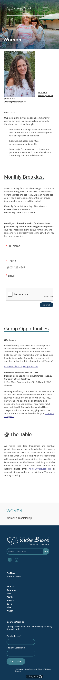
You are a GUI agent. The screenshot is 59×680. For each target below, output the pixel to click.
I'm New (11, 573)
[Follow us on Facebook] (10, 560)
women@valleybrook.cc (40, 468)
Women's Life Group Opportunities (21, 366)
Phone (11, 261)
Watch (10, 611)
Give (9, 607)
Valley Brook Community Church (31, 669)
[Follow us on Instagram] (16, 560)
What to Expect (14, 576)
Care (9, 604)
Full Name (13, 246)
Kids (9, 593)
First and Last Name (16, 648)
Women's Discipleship (19, 518)
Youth (10, 597)
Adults (10, 586)
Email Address (14, 636)
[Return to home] (19, 9)
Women (14, 511)
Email (10, 275)
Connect (11, 590)
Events (10, 600)
